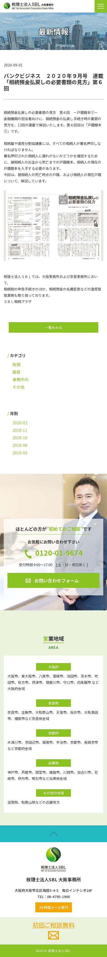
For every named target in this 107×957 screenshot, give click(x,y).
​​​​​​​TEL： (42, 896)
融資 (16, 372)
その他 (18, 387)
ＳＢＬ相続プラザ (18, 301)
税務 (16, 364)
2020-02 (19, 423)
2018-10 (19, 438)
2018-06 (19, 445)
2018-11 (19, 430)
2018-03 (19, 453)
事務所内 (20, 379)
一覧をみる (53, 327)
